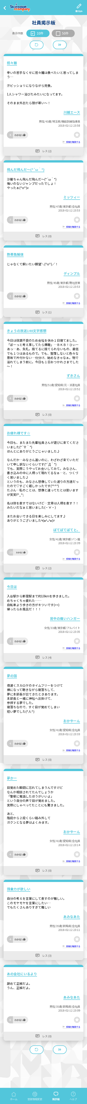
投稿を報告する (73, 141)
